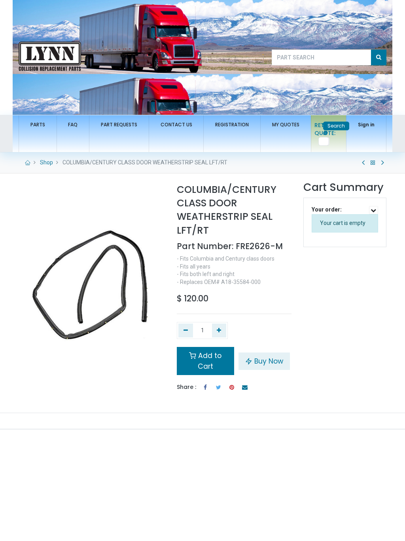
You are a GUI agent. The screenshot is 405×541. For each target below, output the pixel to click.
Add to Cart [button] (208, 361)
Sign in (366, 124)
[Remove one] (185, 331)
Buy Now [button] (267, 361)
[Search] (378, 57)
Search (336, 125)
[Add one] (219, 331)
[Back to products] (373, 162)
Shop (46, 162)
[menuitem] (38, 125)
